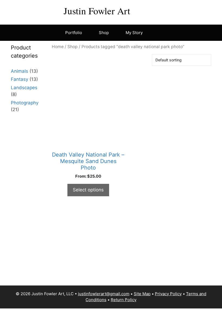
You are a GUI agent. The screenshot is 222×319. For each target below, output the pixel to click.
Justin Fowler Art (97, 10)
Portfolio (73, 32)
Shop (104, 32)
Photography (24, 102)
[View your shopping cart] (155, 33)
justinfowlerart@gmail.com (103, 293)
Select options (88, 189)
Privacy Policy (168, 293)
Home (58, 46)
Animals (19, 71)
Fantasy (19, 79)
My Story (134, 32)
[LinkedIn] (173, 10)
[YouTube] (163, 10)
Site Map (142, 293)
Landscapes (24, 87)
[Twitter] (184, 10)
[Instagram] (152, 10)
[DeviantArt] (195, 10)
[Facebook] (142, 10)
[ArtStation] (205, 10)
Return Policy (123, 299)
